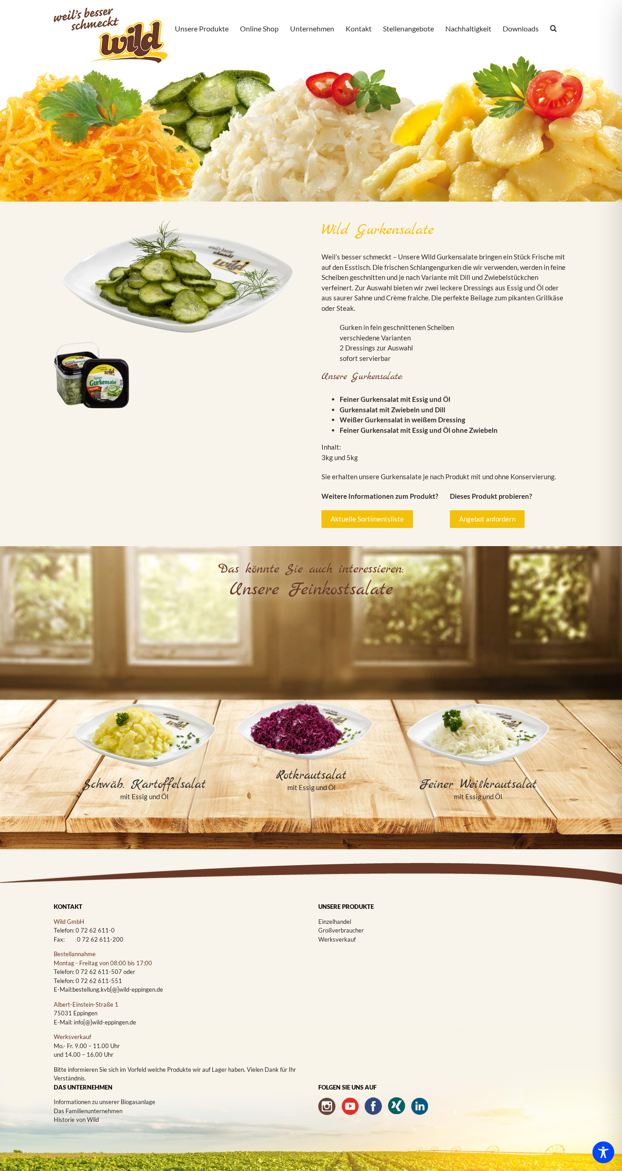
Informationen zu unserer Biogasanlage (104, 1101)
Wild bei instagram (327, 1106)
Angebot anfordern (487, 519)
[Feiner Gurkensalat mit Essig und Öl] (91, 336)
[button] (553, 29)
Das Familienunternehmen (88, 1111)
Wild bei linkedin (419, 1106)
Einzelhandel (334, 921)
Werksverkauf (337, 939)
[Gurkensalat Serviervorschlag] (177, 223)
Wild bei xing (396, 1106)
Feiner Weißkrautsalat (478, 784)
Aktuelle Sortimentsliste (367, 519)
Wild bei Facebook (373, 1106)
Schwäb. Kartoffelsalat (144, 784)
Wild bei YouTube (350, 1106)
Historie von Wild (76, 1119)
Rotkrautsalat (311, 775)
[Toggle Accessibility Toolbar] (603, 1152)
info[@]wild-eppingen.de (105, 1022)
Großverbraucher (341, 930)
